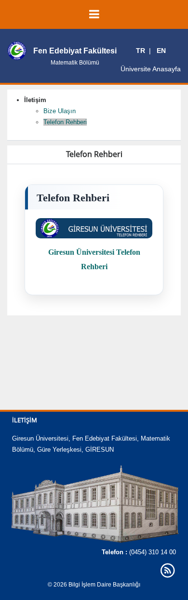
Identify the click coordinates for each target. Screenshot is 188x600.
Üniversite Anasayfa (151, 69)
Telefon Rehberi (65, 122)
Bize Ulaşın (59, 111)
